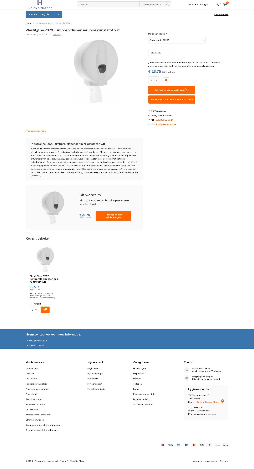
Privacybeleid (32, 394)
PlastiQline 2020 (39, 34)
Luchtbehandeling (141, 399)
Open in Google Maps (207, 402)
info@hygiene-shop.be (165, 124)
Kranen (136, 389)
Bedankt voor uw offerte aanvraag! (43, 425)
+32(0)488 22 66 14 (163, 120)
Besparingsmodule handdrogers (41, 430)
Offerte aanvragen (35, 419)
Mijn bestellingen (95, 373)
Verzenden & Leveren (36, 404)
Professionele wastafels (145, 394)
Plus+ (81, 461)
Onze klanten (32, 409)
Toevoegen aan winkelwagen (113, 216)
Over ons (30, 373)
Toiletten (137, 383)
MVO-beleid (31, 378)
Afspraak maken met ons (38, 414)
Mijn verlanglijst (94, 383)
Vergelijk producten (96, 389)
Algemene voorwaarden (37, 389)
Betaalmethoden (34, 399)
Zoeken (167, 4)
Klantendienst (32, 368)
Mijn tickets (92, 378)
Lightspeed (52, 461)
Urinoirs (137, 378)
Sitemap (224, 461)
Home (28, 23)
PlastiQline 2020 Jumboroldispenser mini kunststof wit (44, 279)
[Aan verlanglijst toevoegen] (166, 80)
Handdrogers (139, 368)
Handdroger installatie (36, 383)
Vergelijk (37, 304)
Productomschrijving (36, 131)
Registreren (92, 368)
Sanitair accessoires (143, 404)
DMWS (73, 461)
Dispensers (138, 373)
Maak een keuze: (157, 33)
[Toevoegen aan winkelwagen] (45, 310)
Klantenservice (221, 14)
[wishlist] (218, 4)
